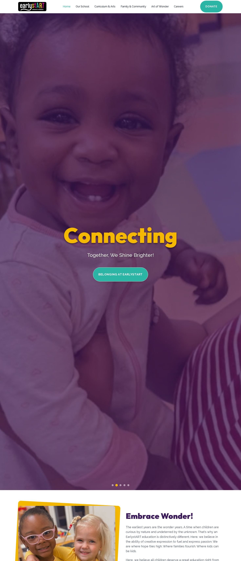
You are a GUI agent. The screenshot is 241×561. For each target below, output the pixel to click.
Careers (178, 6)
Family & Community (133, 6)
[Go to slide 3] (120, 485)
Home (66, 6)
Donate (211, 6)
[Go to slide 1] (113, 485)
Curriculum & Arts (104, 6)
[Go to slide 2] (117, 485)
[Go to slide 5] (128, 485)
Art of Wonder (160, 6)
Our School (82, 6)
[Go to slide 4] (124, 485)
